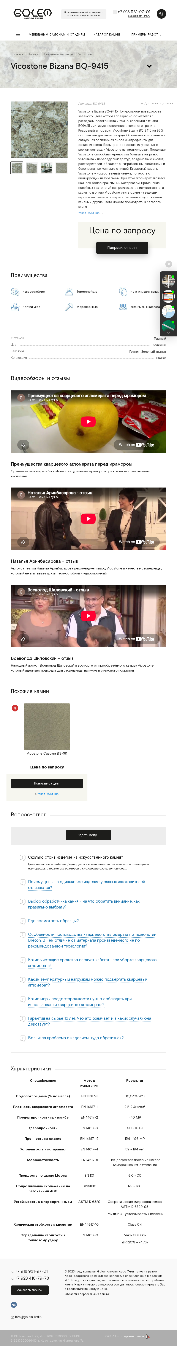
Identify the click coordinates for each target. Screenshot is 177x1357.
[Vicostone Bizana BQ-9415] (39, 129)
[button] (168, 332)
